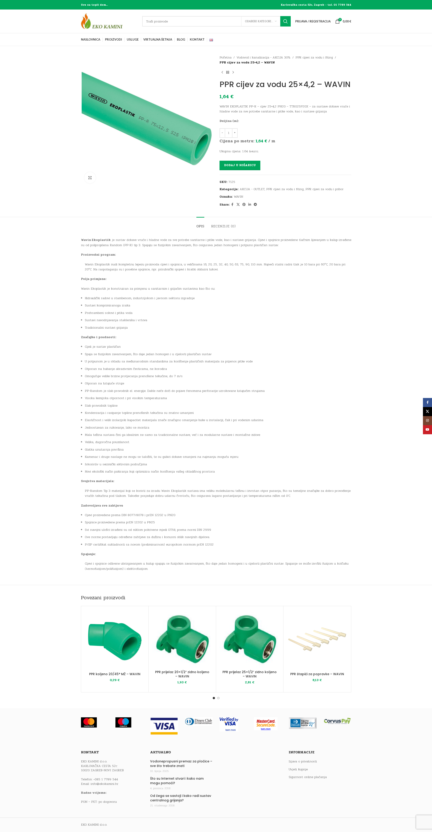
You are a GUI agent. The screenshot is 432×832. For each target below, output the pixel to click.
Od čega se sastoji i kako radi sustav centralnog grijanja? (180, 798)
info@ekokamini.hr (104, 783)
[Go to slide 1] (214, 698)
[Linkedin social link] (249, 204)
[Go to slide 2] (218, 698)
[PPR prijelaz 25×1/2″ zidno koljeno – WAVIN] (250, 638)
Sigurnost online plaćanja (308, 777)
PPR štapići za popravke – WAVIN (317, 674)
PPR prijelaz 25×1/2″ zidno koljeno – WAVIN (249, 674)
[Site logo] (109, 21)
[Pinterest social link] (244, 204)
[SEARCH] (285, 21)
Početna (226, 57)
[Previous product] (222, 72)
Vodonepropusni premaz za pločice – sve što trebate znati (181, 763)
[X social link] (238, 204)
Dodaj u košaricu (240, 165)
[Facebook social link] (232, 204)
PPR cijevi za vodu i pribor (324, 189)
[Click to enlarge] (90, 177)
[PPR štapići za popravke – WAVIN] (317, 639)
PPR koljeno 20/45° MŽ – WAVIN (114, 674)
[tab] (200, 224)
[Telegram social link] (255, 204)
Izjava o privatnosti (303, 761)
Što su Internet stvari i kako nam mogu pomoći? (177, 780)
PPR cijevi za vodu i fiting (314, 57)
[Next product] (233, 72)
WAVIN (238, 196)
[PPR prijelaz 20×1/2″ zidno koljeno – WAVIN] (182, 638)
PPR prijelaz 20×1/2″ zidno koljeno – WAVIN (182, 674)
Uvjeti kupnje (298, 769)
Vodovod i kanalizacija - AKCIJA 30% (263, 57)
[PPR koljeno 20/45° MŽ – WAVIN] (115, 639)
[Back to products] (227, 72)
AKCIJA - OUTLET (252, 189)
